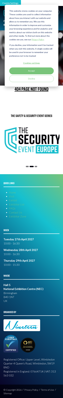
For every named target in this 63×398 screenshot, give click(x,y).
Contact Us (15, 212)
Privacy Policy (31, 389)
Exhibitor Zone (17, 216)
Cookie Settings (10, 3)
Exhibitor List (16, 204)
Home (12, 192)
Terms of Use (47, 389)
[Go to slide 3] (31, 166)
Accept (31, 70)
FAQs (12, 208)
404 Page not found (31, 88)
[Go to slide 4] (36, 166)
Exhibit (13, 200)
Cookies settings (31, 63)
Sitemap (8, 393)
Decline (31, 78)
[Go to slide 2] (27, 166)
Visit (11, 196)
